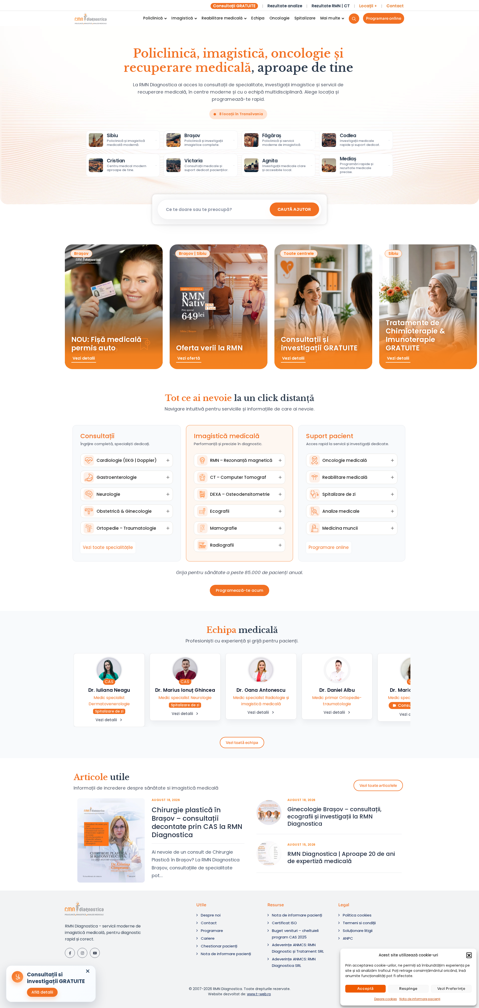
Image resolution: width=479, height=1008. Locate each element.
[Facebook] (70, 953)
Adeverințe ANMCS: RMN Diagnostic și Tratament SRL (298, 948)
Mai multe (330, 18)
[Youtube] (95, 953)
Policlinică (153, 18)
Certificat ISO (284, 922)
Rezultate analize (284, 6)
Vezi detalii (106, 719)
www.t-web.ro (259, 994)
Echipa (257, 18)
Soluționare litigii (357, 930)
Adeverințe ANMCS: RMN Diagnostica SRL (294, 962)
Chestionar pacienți (219, 946)
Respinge (408, 988)
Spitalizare (304, 18)
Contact (395, 6)
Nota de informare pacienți (419, 999)
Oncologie (279, 18)
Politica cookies (357, 915)
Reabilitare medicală (222, 18)
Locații (368, 6)
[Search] (354, 18)
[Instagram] (82, 953)
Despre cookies (385, 999)
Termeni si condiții (359, 922)
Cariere (208, 938)
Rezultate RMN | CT (331, 6)
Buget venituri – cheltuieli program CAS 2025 (295, 934)
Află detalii (42, 992)
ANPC (348, 938)
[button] (469, 955)
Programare (212, 930)
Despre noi (211, 915)
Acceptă (365, 988)
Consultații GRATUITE (234, 6)
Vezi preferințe (451, 988)
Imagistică (182, 18)
